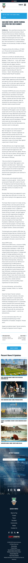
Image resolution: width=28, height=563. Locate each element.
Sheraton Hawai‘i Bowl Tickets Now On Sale (11, 443)
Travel (14, 518)
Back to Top (14, 513)
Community (14, 523)
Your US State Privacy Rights (14, 550)
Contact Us (14, 528)
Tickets (21, 5)
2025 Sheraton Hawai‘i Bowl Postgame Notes (12, 400)
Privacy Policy (14, 548)
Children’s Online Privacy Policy (14, 551)
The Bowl (14, 520)
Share (4, 17)
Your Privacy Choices (14, 555)
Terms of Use (14, 546)
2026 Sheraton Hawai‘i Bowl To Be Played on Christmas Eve (12, 378)
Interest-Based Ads (14, 553)
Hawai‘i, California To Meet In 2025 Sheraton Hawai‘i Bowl (14, 421)
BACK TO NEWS (14, 348)
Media (14, 525)
